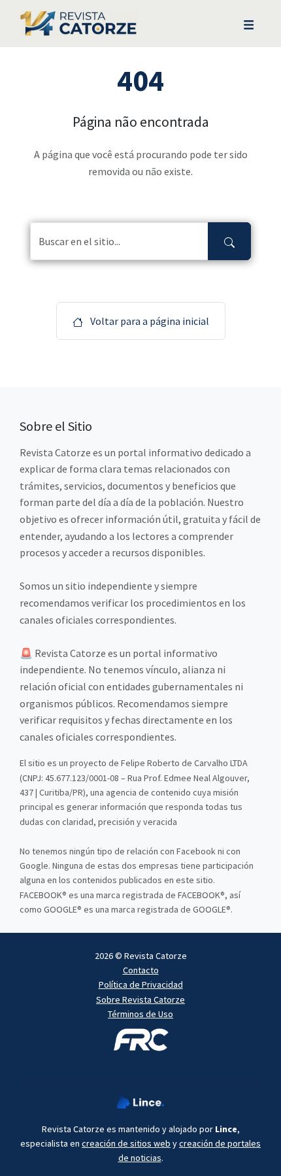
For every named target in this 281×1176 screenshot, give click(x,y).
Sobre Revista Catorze (140, 999)
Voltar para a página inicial (148, 321)
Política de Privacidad (141, 984)
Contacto (141, 970)
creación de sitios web (126, 1143)
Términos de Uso (140, 1014)
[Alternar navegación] (248, 23)
